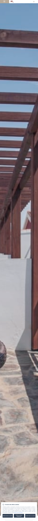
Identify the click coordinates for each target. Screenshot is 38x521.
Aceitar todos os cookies (30, 515)
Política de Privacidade (18, 512)
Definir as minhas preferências (19, 516)
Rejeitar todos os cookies (7, 515)
